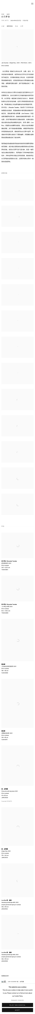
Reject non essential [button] (17, 1005)
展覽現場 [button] (10, 26)
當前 (2, 14)
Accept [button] (17, 1010)
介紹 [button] (2, 26)
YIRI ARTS (10, 4)
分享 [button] (21, 26)
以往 (8, 14)
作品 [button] (16, 26)
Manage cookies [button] (17, 1000)
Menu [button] (32, 3)
